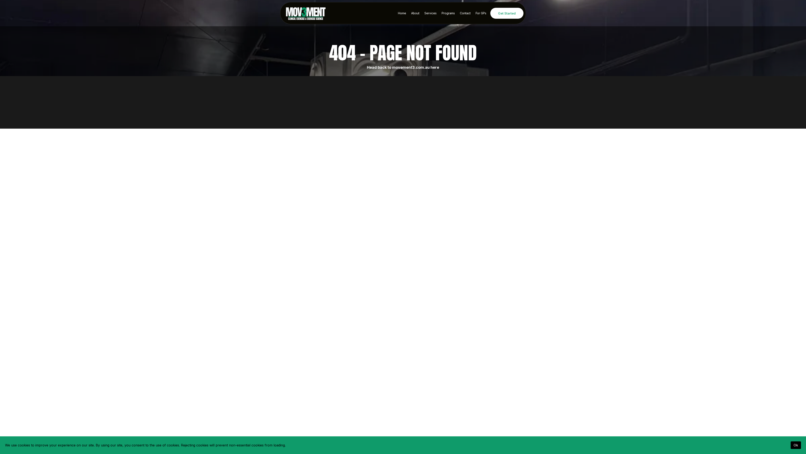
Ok (796, 445)
